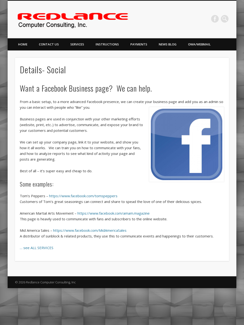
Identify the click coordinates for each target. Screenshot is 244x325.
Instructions (107, 44)
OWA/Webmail (199, 44)
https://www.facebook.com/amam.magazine (113, 213)
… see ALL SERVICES (36, 247)
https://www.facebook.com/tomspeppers (83, 195)
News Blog (168, 44)
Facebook (215, 19)
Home (22, 44)
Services (77, 44)
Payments (138, 44)
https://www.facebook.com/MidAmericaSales (90, 230)
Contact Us (49, 44)
